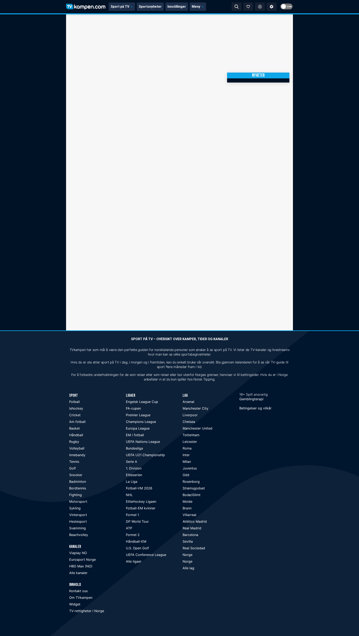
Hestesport (78, 521)
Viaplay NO (78, 553)
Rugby (74, 442)
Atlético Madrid (195, 521)
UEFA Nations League (143, 442)
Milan (187, 461)
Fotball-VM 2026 (139, 488)
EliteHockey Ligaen (141, 501)
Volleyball (76, 448)
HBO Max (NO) (80, 566)
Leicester (190, 442)
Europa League (138, 428)
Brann (187, 508)
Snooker (75, 475)
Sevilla (188, 541)
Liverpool (190, 415)
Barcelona (190, 535)
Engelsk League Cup (142, 402)
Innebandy (77, 455)
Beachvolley (78, 535)
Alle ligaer (133, 561)
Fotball (74, 402)
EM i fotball (135, 435)
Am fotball (77, 422)
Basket (74, 428)
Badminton (77, 481)
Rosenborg (191, 481)
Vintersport (78, 515)
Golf (72, 468)
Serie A (131, 461)
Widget (74, 604)
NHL (129, 495)
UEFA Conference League (146, 555)
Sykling (75, 508)
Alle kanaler (78, 573)
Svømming (77, 528)
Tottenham (191, 435)
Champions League (141, 422)
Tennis (74, 461)
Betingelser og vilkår (255, 408)
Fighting (75, 495)
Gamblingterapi (251, 399)
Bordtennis (77, 488)
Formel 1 (132, 515)
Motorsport (78, 501)
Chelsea (189, 422)
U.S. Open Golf (137, 548)
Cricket (75, 415)
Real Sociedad (194, 548)
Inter (186, 455)
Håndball (76, 435)
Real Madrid (192, 528)
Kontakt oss (78, 591)
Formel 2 (133, 535)
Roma (187, 448)
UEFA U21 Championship (145, 455)
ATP (129, 528)
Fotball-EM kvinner (140, 508)
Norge (187, 555)
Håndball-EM (136, 541)
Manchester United (197, 428)
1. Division (133, 468)
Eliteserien (134, 475)
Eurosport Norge (82, 559)
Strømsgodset (194, 488)
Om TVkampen (80, 597)
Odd (186, 475)
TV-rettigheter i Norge (86, 611)
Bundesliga (134, 448)
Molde (187, 501)
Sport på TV (120, 7)
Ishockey (76, 408)
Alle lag (188, 568)
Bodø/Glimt (191, 495)
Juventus (190, 468)
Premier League (138, 415)
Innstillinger (176, 7)
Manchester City (195, 408)
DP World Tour (137, 521)
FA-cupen (133, 408)
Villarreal (189, 515)
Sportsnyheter (150, 7)
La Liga (131, 481)
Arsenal (188, 402)
